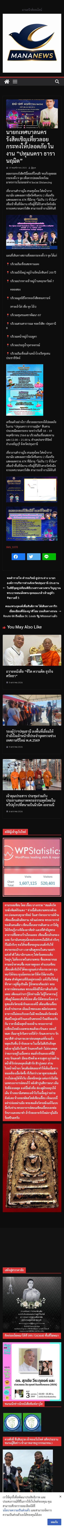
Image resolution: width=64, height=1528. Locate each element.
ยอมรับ (54, 1522)
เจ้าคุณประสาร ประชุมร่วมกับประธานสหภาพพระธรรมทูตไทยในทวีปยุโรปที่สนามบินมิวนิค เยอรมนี (30, 800)
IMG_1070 (12, 547)
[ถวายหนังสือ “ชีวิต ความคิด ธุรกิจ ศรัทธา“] (32, 637)
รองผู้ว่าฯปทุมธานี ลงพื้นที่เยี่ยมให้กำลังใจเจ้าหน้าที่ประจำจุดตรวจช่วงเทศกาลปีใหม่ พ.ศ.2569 (31, 735)
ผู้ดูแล (33, 167)
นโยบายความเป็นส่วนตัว (16, 1510)
